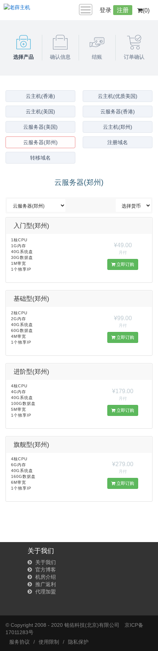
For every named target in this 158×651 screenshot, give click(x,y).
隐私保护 (78, 642)
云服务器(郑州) (40, 142)
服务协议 (19, 642)
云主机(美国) (40, 111)
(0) (146, 10)
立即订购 (124, 264)
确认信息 (60, 57)
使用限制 (49, 642)
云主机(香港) (40, 96)
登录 (105, 10)
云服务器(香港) (117, 111)
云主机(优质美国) (117, 96)
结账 (97, 57)
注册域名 (117, 142)
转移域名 (40, 158)
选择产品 (23, 57)
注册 (123, 10)
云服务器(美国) (40, 127)
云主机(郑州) (117, 127)
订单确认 (134, 57)
